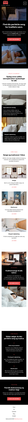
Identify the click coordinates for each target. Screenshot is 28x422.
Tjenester (14, 411)
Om (14, 409)
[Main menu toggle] (24, 3)
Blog (14, 413)
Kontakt (14, 416)
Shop (14, 407)
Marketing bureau (18, 418)
